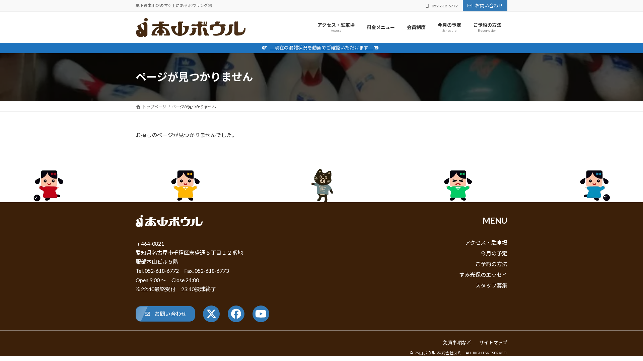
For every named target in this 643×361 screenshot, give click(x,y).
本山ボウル (425, 352)
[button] (165, 313)
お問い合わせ (489, 5)
